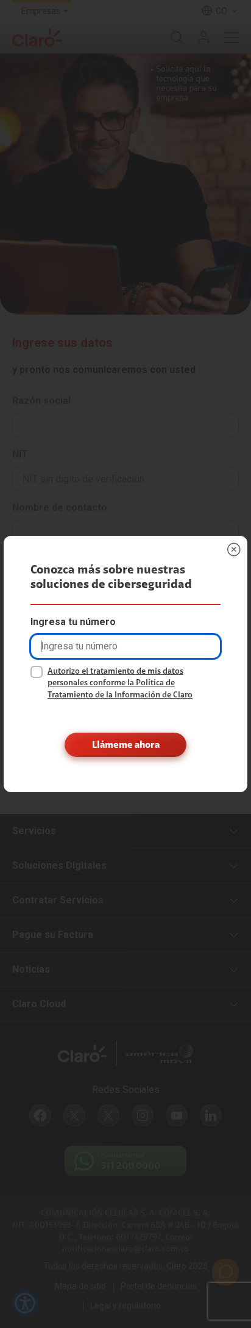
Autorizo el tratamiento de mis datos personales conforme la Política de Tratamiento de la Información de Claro (120, 683)
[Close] (234, 549)
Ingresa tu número (73, 622)
